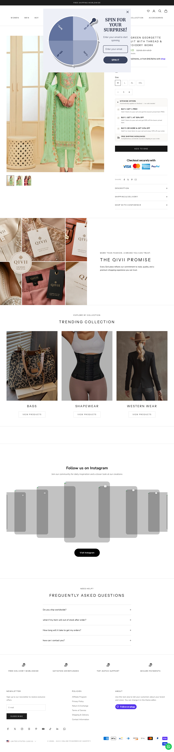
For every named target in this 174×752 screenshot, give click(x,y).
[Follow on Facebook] (8, 729)
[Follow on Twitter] (15, 729)
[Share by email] (136, 180)
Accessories (156, 18)
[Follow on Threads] (29, 729)
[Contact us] (168, 746)
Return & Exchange (80, 706)
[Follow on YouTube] (43, 729)
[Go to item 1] (10, 180)
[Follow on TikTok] (50, 729)
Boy (37, 18)
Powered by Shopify (80, 741)
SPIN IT (115, 60)
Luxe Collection (133, 18)
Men (26, 18)
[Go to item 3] (28, 180)
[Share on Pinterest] (132, 180)
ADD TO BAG (141, 149)
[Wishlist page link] (148, 11)
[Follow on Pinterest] (36, 729)
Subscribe (16, 716)
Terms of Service (79, 710)
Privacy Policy (78, 701)
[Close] (127, 12)
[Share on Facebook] (124, 180)
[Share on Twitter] (128, 180)
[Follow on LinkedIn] (57, 729)
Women (15, 18)
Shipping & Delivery (80, 715)
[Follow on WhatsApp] (64, 729)
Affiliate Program (79, 697)
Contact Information (80, 719)
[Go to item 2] (19, 180)
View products (32, 414)
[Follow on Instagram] (22, 729)
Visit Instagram (87, 552)
